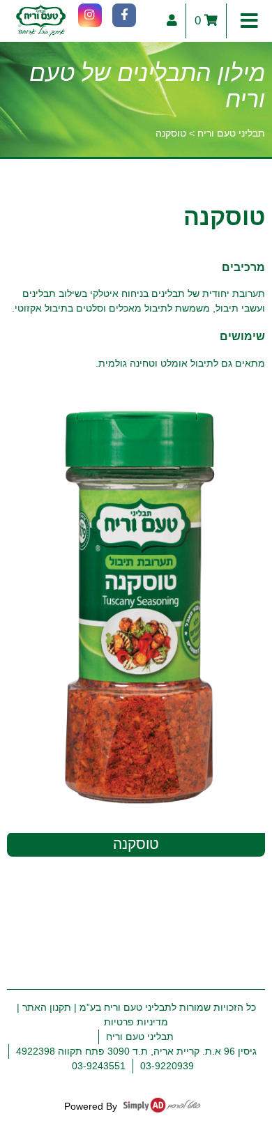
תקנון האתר (46, 1007)
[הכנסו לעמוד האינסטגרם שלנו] (90, 15)
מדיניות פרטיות (136, 1021)
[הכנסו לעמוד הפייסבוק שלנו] (124, 15)
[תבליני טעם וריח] (41, 21)
